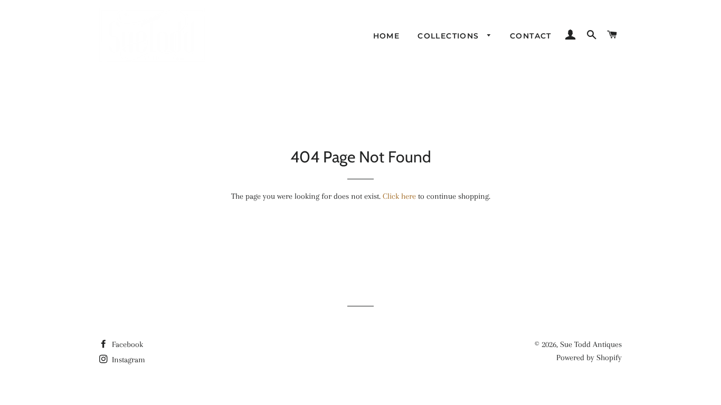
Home (386, 36)
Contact (531, 36)
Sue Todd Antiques (591, 344)
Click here (399, 196)
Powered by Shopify (589, 357)
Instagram (127, 359)
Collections (450, 36)
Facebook (126, 344)
